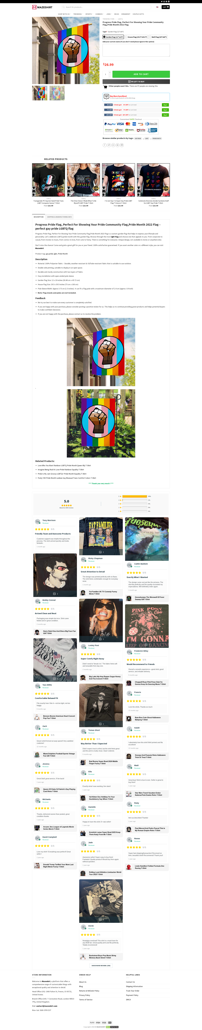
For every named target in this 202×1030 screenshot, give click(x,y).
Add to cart (141, 74)
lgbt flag (114, 236)
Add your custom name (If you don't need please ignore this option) (128, 42)
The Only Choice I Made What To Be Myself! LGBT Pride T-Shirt (83, 202)
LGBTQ (120, 19)
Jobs (108, 14)
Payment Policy (132, 995)
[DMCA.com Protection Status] (112, 1027)
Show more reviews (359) (101, 966)
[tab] (38, 217)
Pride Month (157, 138)
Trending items (108, 19)
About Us (82, 982)
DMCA (128, 999)
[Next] (95, 50)
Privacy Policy (84, 995)
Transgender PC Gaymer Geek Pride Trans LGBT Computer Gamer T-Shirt (48, 202)
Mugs (116, 14)
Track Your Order (132, 991)
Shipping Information (134, 986)
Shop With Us (64, 14)
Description (38, 217)
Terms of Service (85, 999)
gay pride (138, 138)
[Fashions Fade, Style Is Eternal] (42, 7)
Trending (77, 14)
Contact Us (130, 982)
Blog (81, 986)
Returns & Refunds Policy (89, 991)
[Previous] (36, 50)
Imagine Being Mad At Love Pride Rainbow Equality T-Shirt (61, 469)
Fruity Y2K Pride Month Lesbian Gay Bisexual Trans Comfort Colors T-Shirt (67, 478)
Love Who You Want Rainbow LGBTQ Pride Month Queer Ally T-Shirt (64, 465)
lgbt (146, 138)
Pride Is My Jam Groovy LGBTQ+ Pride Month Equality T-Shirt (62, 474)
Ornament (125, 14)
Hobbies (99, 14)
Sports (88, 14)
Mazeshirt (39, 248)
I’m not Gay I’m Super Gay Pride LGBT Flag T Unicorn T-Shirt (118, 202)
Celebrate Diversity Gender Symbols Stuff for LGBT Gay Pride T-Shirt (153, 202)
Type (105, 32)
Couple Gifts (138, 14)
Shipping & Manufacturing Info (59, 217)
